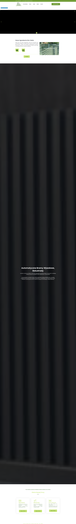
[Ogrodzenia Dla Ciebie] (49, 48)
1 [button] (36, 32)
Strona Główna (25, 4)
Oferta (30, 4)
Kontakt (41, 4)
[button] (74, 11)
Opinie (34, 4)
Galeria (38, 4)
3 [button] (39, 32)
